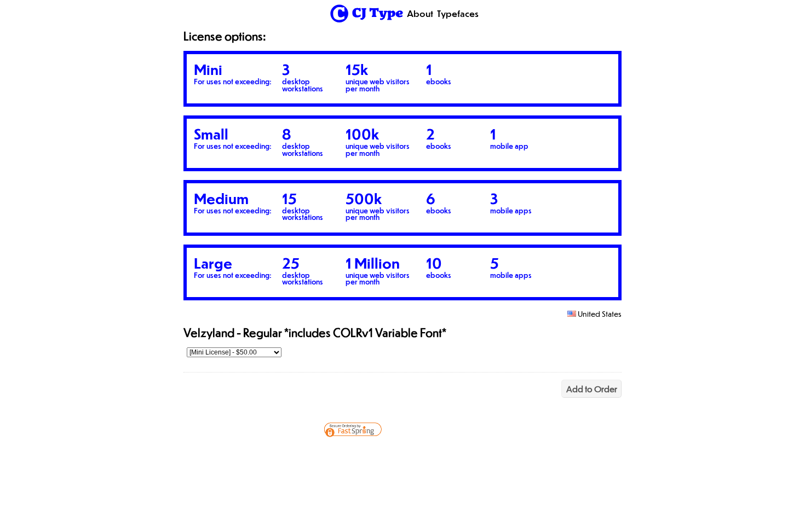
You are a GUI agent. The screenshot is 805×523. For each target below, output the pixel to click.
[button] (451, 454)
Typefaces (458, 13)
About (420, 13)
